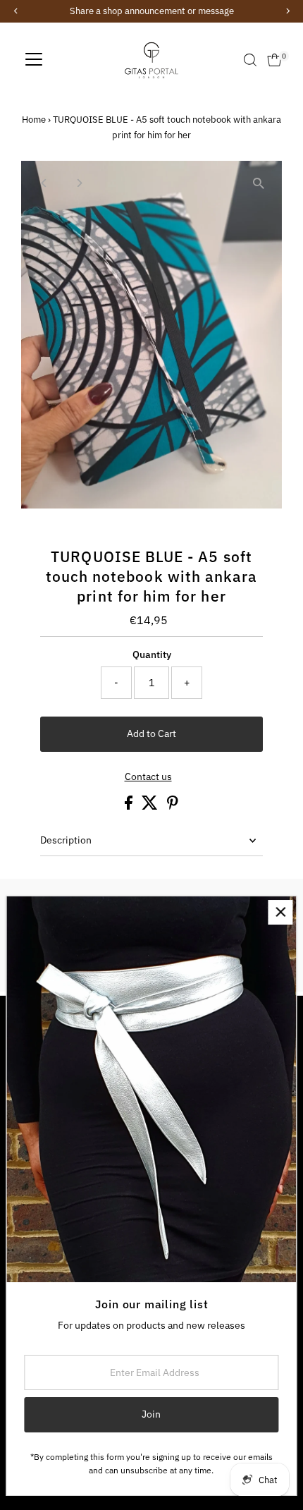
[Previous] (44, 183)
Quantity (151, 654)
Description (66, 840)
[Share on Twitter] (151, 806)
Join (151, 1414)
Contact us (148, 777)
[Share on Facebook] (130, 806)
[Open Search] (250, 60)
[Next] (78, 183)
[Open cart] (274, 60)
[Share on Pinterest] (172, 806)
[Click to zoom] (259, 184)
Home (34, 120)
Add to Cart (151, 733)
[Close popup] (280, 912)
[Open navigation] (34, 60)
